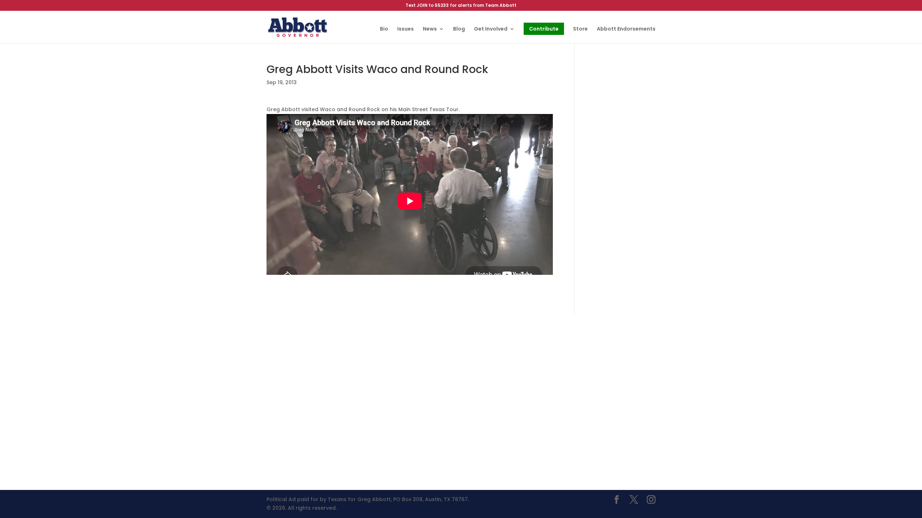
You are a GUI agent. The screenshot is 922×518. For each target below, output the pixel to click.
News (430, 29)
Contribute (544, 28)
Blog (459, 29)
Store (580, 29)
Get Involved (490, 29)
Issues (405, 29)
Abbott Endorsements (626, 29)
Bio (384, 29)
